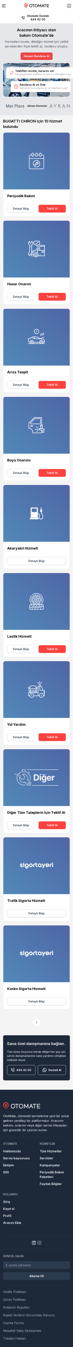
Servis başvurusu (16, 1158)
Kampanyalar (50, 1165)
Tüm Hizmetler (51, 1151)
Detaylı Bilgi (21, 208)
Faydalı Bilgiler (51, 1184)
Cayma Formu (13, 1323)
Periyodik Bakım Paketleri (52, 1174)
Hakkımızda (12, 1151)
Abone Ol (36, 1276)
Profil (7, 1216)
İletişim (8, 1165)
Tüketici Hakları (14, 1338)
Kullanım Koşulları (16, 1307)
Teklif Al (52, 208)
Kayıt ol (8, 1209)
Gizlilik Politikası (14, 1292)
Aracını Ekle (12, 1223)
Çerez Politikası (14, 1299)
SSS (6, 1172)
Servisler (46, 1158)
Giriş (6, 1202)
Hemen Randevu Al (36, 56)
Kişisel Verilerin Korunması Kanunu (29, 1315)
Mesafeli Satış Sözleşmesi (22, 1331)
